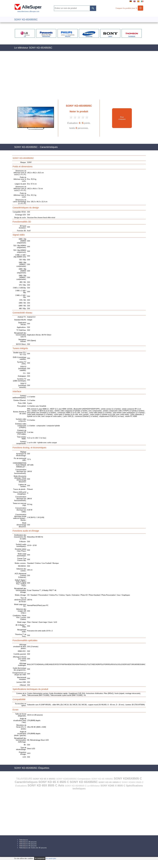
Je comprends (40, 858)
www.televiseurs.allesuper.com (28, 11)
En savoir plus (51, 858)
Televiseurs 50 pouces (28, 844)
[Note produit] (71, 118)
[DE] (130, 2)
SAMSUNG (89, 36)
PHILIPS (67, 36)
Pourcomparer (122, 118)
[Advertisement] (79, 76)
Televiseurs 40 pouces (28, 846)
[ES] (138, 2)
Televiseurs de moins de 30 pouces (33, 848)
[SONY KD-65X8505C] (34, 136)
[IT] (142, 2)
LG (25, 36)
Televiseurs (23, 840)
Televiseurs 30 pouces (28, 842)
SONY (110, 36)
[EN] (134, 2)
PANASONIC (46, 36)
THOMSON (131, 36)
